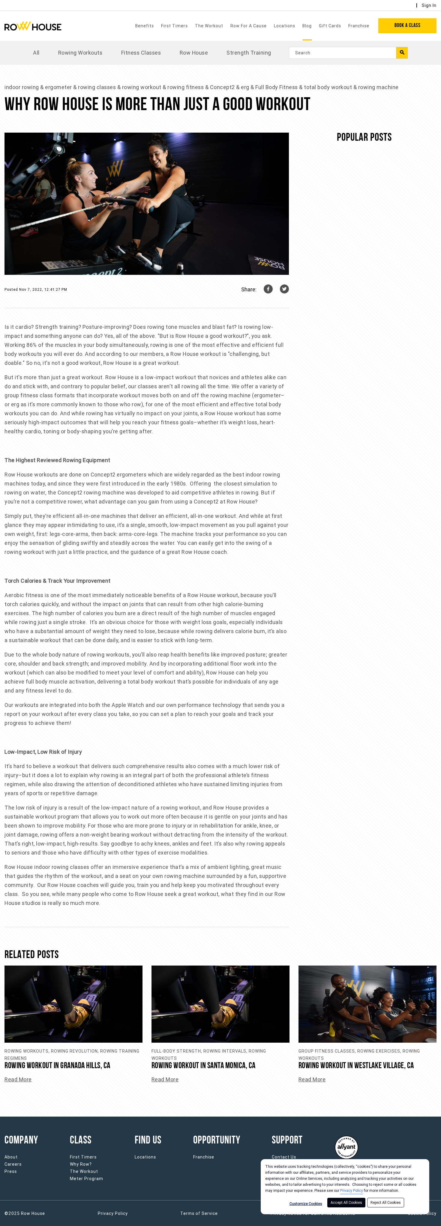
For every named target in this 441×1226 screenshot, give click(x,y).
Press (10, 1171)
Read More (18, 1079)
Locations (284, 25)
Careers (13, 1164)
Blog (307, 25)
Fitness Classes (141, 53)
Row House (194, 53)
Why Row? (81, 1164)
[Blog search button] (402, 53)
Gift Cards (330, 25)
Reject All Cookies (385, 1202)
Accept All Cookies (346, 1202)
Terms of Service (199, 1213)
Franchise (358, 25)
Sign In (429, 5)
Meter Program (86, 1178)
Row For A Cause (248, 25)
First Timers (174, 25)
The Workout (209, 25)
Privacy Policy (351, 1190)
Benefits (144, 25)
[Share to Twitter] (284, 289)
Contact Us (284, 1157)
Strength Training (248, 53)
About (11, 1157)
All (36, 53)
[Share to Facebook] (268, 289)
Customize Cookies (306, 1204)
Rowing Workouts (80, 53)
